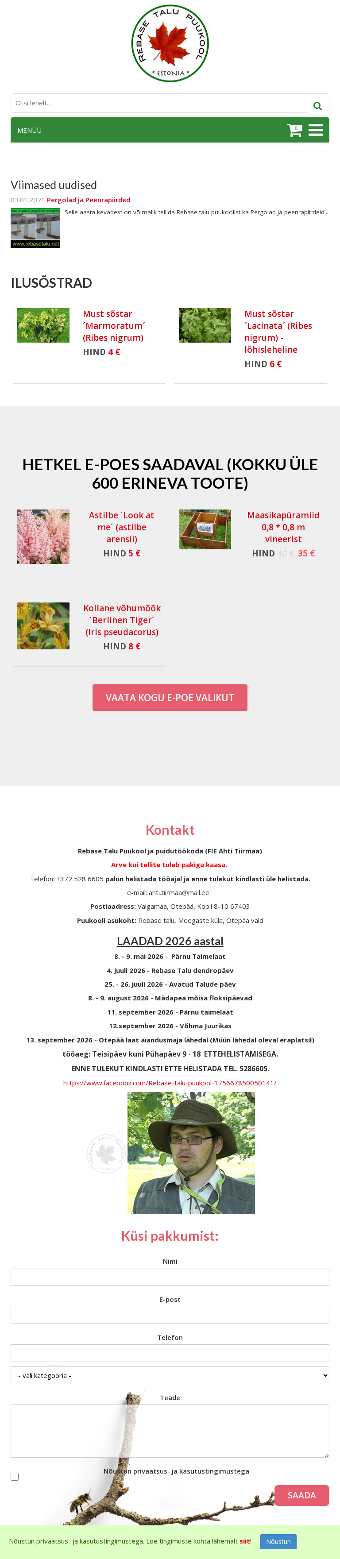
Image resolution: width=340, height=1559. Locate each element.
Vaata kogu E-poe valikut (170, 697)
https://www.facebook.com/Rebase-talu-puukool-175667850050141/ (170, 1082)
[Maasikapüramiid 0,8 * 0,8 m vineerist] (205, 536)
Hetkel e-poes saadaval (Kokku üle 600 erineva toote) (170, 473)
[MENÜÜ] (314, 130)
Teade (170, 1397)
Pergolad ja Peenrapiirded (88, 199)
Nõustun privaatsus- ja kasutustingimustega (176, 1470)
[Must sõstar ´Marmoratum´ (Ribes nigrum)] (43, 325)
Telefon (170, 1337)
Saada (302, 1495)
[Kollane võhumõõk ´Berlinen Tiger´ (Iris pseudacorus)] (43, 626)
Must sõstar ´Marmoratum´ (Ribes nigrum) (114, 325)
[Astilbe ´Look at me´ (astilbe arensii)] (43, 536)
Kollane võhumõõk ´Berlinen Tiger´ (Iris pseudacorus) (122, 620)
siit (245, 1540)
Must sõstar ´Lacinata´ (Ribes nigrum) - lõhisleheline (278, 331)
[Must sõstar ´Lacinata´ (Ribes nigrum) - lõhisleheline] (205, 325)
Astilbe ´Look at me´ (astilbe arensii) (122, 527)
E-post (170, 1299)
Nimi (170, 1261)
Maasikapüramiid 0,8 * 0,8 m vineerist (283, 527)
